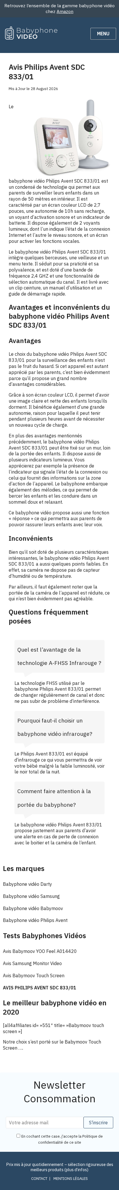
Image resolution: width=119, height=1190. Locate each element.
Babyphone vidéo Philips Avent (35, 920)
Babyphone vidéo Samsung (31, 896)
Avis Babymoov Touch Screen (33, 975)
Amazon (65, 11)
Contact (39, 1178)
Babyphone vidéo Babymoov (33, 908)
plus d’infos (76, 1169)
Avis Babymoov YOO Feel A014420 (40, 951)
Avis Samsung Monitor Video (32, 963)
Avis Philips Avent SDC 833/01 (39, 988)
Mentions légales (70, 1178)
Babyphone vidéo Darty (27, 884)
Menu (103, 33)
